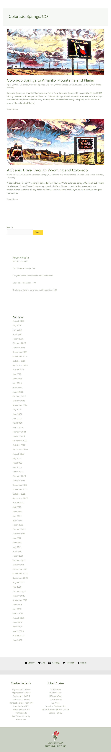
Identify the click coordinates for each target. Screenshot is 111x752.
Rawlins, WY (57, 174)
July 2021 (17, 538)
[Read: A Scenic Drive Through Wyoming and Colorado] (55, 142)
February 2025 (19, 396)
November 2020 (20, 573)
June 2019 (17, 604)
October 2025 (19, 361)
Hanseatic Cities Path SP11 (21, 703)
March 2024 (18, 427)
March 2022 (18, 525)
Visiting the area (20, 261)
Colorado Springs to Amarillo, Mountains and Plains (50, 80)
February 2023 (19, 476)
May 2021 (17, 547)
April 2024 (17, 423)
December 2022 (20, 485)
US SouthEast (55, 696)
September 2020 (20, 578)
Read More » (12, 109)
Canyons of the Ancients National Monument (33, 275)
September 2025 (20, 365)
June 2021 (17, 542)
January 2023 (19, 480)
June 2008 (17, 622)
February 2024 (19, 432)
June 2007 (17, 640)
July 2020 (17, 587)
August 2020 (18, 582)
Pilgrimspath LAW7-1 (21, 689)
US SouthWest (75, 85)
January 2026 (19, 347)
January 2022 (19, 534)
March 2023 (18, 471)
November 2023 (20, 441)
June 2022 (17, 511)
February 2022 (19, 529)
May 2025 (17, 383)
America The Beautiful (55, 706)
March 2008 (18, 631)
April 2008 (17, 627)
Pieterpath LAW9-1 (21, 696)
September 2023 (20, 449)
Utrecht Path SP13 (21, 706)
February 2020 (19, 591)
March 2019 (18, 613)
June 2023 (17, 463)
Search (10, 227)
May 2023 (17, 467)
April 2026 (17, 334)
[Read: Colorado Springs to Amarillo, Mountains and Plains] (55, 51)
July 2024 (17, 409)
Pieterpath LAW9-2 (21, 699)
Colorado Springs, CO (38, 85)
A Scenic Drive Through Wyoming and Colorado (47, 170)
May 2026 (17, 330)
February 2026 (19, 343)
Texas (51, 85)
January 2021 (18, 565)
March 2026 (18, 339)
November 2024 (20, 405)
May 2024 (17, 418)
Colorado (24, 85)
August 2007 (18, 635)
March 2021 (18, 556)
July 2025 (17, 374)
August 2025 (18, 370)
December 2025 (20, 352)
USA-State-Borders (94, 174)
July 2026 (17, 325)
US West (86, 85)
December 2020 (20, 569)
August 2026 (18, 321)
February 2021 (19, 560)
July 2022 (17, 507)
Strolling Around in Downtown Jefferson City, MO (35, 290)
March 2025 (18, 392)
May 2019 (17, 609)
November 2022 (20, 489)
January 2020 (19, 596)
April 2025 (17, 387)
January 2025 (19, 401)
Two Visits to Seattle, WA (24, 268)
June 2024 (17, 414)
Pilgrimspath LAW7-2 (21, 693)
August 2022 (18, 502)
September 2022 (20, 498)
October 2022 (19, 494)
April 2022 (17, 520)
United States (61, 85)
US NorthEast (55, 693)
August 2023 (18, 454)
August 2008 (19, 618)
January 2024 (19, 436)
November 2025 (20, 356)
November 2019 (20, 600)
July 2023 (17, 458)
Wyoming (11, 177)
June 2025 (17, 378)
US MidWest (55, 689)
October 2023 (19, 445)
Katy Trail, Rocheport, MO (24, 283)
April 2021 (17, 551)
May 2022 (17, 516)
